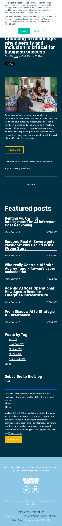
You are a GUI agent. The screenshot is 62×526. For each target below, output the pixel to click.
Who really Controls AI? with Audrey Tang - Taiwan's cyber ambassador (30, 268)
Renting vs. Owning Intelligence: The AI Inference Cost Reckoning (30, 222)
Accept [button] (24, 31)
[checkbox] (31, 405)
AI (13, 339)
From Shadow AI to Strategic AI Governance (30, 313)
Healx (16, 56)
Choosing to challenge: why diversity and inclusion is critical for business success (30, 45)
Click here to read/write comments (35, 161)
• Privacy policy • (44, 501)
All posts (31, 184)
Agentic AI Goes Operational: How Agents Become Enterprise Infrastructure (30, 292)
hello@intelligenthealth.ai (37, 470)
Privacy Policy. (15, 433)
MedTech (15, 354)
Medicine (15, 349)
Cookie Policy (32, 12)
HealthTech (16, 344)
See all (8, 363)
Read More (14, 150)
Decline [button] (37, 31)
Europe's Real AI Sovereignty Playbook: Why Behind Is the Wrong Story (29, 245)
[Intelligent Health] (31, 481)
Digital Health (17, 359)
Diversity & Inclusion (21, 168)
